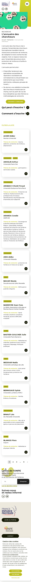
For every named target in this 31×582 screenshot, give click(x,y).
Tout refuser (15, 574)
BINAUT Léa (8, 414)
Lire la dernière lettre (9, 486)
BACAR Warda (9, 281)
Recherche (10, 39)
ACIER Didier (9, 136)
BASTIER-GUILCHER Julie (14, 335)
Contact (10, 536)
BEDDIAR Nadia (10, 363)
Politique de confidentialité (10, 554)
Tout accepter (15, 571)
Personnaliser (15, 577)
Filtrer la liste (8, 125)
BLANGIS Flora (9, 440)
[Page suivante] (27, 462)
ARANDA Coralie (10, 216)
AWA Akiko (8, 257)
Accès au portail (10, 520)
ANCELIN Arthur (10, 162)
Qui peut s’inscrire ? (13, 107)
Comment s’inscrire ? (14, 113)
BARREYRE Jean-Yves (13, 305)
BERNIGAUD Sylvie (11, 390)
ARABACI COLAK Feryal (14, 186)
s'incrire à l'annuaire (15, 101)
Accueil (4, 39)
